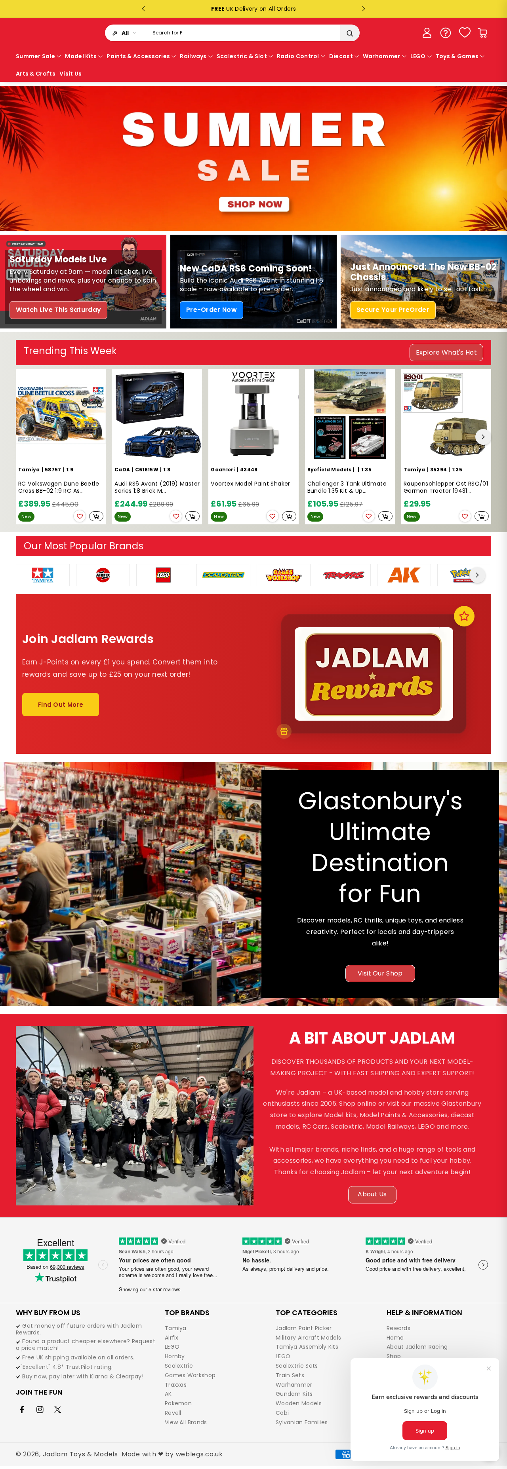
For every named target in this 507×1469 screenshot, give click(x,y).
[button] (482, 33)
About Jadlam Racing (417, 1347)
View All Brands (186, 1422)
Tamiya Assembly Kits (307, 1347)
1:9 (69, 469)
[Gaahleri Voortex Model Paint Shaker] (253, 414)
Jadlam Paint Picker (304, 1328)
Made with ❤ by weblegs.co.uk (172, 1454)
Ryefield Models (329, 469)
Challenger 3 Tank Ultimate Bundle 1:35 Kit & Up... (347, 487)
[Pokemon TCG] (464, 574)
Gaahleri (223, 469)
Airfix (172, 1338)
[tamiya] (43, 574)
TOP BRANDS (187, 1312)
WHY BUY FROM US (48, 1312)
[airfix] (103, 574)
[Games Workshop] (284, 574)
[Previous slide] (143, 8)
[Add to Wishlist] (79, 516)
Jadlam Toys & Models (80, 1454)
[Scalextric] (223, 574)
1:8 (166, 469)
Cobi (282, 1413)
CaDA (122, 469)
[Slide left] (24, 437)
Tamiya (29, 469)
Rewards (398, 1328)
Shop (394, 1356)
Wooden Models (299, 1403)
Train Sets (290, 1375)
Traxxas (176, 1385)
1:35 (366, 469)
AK (168, 1394)
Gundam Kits (294, 1394)
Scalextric (179, 1366)
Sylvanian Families (302, 1422)
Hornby (175, 1356)
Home (395, 1338)
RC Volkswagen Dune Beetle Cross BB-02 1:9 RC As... (58, 487)
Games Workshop (190, 1375)
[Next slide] (363, 8)
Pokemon (178, 1403)
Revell (173, 1413)
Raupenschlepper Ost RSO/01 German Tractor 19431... (446, 487)
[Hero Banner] (253, 158)
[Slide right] (483, 437)
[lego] (163, 574)
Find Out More (60, 704)
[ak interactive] (404, 574)
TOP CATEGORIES (306, 1312)
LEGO (172, 1347)
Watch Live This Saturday (58, 309)
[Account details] (427, 33)
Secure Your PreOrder (392, 309)
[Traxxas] (344, 574)
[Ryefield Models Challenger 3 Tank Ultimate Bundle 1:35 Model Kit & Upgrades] (350, 414)
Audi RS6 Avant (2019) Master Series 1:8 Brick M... (157, 487)
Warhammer (294, 1385)
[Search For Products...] (349, 33)
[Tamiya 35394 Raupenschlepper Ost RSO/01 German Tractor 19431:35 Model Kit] (446, 414)
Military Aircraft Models (308, 1338)
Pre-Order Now (211, 309)
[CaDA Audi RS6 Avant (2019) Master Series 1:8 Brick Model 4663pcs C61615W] (157, 414)
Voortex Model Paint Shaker (250, 484)
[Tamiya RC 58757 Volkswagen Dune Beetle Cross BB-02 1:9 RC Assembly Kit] (61, 414)
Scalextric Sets (297, 1366)
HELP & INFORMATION (424, 1312)
